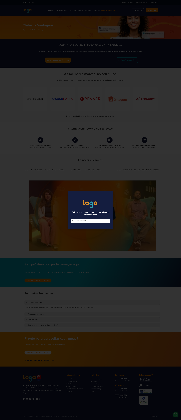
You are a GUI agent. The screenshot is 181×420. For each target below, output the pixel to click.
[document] (90, 210)
